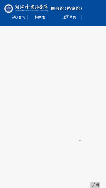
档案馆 (40, 17)
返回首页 (69, 17)
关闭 (95, 185)
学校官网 (18, 17)
